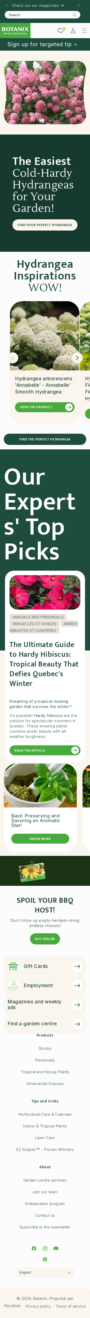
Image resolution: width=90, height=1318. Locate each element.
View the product (36, 407)
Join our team (45, 1191)
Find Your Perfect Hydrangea (45, 225)
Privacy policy (38, 1306)
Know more (40, 839)
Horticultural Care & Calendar (45, 1114)
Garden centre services (45, 1180)
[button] (84, 30)
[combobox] (42, 14)
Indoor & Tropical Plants (45, 1126)
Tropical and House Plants (45, 1071)
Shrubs (45, 1048)
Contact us (45, 1215)
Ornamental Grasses (45, 1083)
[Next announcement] (78, 5)
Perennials (45, 1060)
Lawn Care (45, 1137)
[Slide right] (77, 357)
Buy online (45, 939)
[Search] (74, 15)
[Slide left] (12, 357)
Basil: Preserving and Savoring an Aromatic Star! (35, 820)
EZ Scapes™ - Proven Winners (45, 1149)
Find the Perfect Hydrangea (45, 439)
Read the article (29, 750)
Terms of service (71, 1306)
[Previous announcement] (6, 5)
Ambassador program (45, 1203)
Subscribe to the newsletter (45, 1227)
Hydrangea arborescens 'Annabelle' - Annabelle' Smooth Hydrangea (43, 385)
